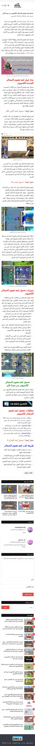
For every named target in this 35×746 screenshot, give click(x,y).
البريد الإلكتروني (30, 586)
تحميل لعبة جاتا (17, 182)
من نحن (23, 743)
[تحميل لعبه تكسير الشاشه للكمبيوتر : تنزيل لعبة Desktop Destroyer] (29, 712)
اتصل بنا (9, 743)
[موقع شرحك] (17, 5)
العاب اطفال (28, 473)
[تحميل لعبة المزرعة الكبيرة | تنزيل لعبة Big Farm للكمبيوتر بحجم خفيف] (29, 667)
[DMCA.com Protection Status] (17, 740)
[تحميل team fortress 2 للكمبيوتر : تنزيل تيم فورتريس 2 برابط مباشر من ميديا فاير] (9, 505)
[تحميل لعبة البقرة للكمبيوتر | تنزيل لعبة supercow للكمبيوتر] (29, 674)
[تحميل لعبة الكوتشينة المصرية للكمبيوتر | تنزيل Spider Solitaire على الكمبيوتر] (29, 727)
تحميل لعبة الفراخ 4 (15, 440)
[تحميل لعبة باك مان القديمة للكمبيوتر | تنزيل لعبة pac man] (29, 659)
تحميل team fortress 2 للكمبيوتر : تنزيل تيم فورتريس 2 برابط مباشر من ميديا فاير (9, 513)
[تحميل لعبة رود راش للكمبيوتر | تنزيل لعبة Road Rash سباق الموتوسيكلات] (29, 689)
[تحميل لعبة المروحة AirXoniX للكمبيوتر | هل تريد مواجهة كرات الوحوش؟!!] (29, 704)
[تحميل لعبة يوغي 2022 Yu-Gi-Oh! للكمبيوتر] (26, 505)
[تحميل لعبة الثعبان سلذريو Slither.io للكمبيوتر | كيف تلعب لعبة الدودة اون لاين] (9, 489)
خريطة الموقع (29, 743)
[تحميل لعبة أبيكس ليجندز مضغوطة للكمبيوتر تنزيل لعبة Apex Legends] (26, 489)
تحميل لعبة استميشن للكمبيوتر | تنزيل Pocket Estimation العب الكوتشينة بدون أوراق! (12, 696)
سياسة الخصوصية (16, 743)
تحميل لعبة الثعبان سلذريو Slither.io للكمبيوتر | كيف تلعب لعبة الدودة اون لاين (10, 497)
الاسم (32, 579)
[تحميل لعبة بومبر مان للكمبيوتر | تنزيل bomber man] (29, 682)
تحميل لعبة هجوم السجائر (25, 21)
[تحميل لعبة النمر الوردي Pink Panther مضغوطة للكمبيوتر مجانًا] (29, 719)
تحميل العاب (29, 53)
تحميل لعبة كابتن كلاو (15, 111)
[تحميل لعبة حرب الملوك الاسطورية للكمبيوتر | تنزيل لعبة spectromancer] (29, 652)
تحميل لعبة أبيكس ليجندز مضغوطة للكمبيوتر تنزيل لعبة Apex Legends (26, 497)
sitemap (4, 743)
